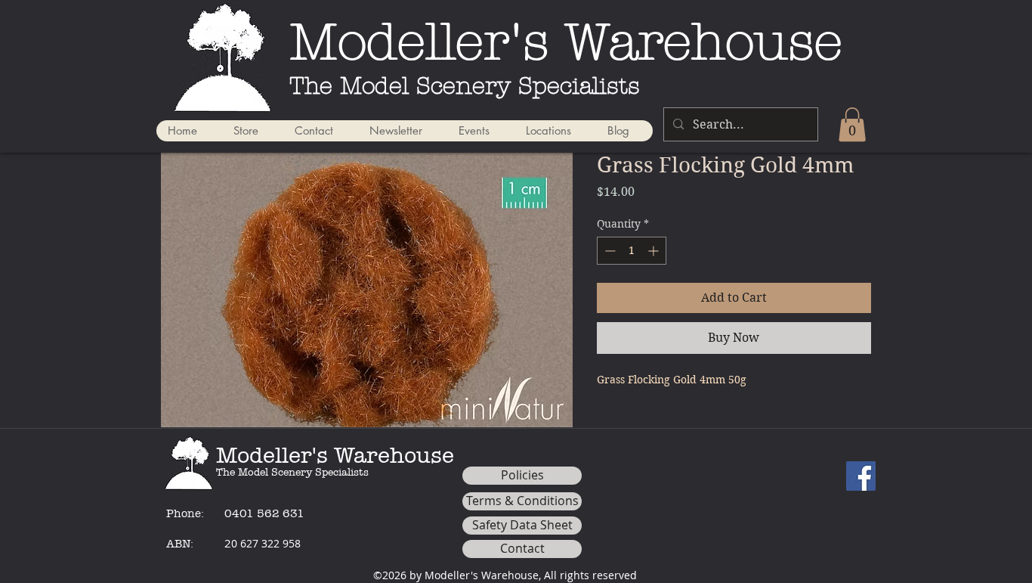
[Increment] (654, 250)
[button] (852, 124)
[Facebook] (861, 476)
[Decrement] (608, 250)
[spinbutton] (631, 250)
